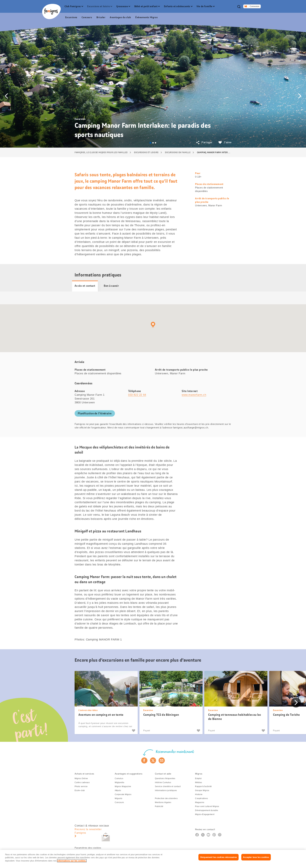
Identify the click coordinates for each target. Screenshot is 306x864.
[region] (153, 857)
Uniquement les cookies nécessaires (218, 857)
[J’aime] (134, 731)
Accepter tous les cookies (256, 857)
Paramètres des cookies (88, 847)
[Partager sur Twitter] (153, 760)
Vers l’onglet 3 (155, 142)
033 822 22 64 (137, 394)
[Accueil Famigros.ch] (51, 11)
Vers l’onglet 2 (153, 142)
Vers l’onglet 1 (150, 143)
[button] (6, 96)
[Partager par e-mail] (162, 760)
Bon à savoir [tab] (111, 286)
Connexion (254, 6)
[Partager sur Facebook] (144, 760)
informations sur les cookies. (71, 861)
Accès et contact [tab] (85, 286)
